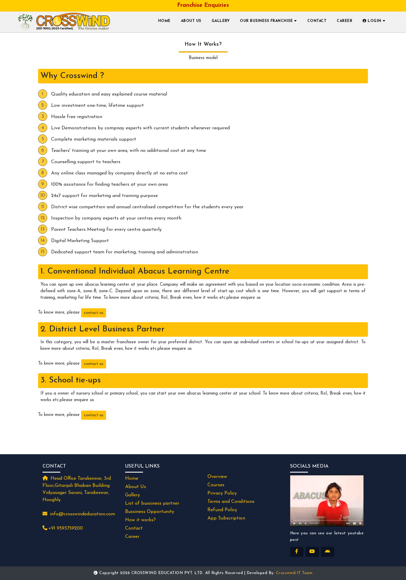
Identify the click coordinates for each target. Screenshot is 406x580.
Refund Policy (222, 510)
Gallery (221, 21)
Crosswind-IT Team (294, 573)
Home (164, 21)
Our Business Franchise (266, 21)
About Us (191, 21)
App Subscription (226, 518)
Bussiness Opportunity (149, 511)
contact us (93, 313)
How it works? (140, 520)
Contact (317, 21)
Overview (217, 476)
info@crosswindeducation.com (82, 514)
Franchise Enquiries (203, 5)
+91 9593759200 (65, 528)
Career (344, 21)
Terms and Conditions (230, 501)
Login (373, 21)
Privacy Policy (222, 493)
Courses (215, 485)
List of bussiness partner (152, 503)
